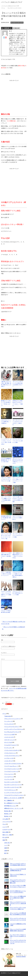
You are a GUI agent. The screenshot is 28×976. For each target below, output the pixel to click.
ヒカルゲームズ (7, 829)
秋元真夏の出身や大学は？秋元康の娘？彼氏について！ (6, 518)
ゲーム (4, 713)
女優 (5, 850)
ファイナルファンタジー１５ (11, 768)
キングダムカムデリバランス (11, 731)
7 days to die (7, 716)
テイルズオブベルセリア (10, 745)
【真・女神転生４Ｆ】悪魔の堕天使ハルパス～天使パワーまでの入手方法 (18, 555)
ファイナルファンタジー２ (11, 771)
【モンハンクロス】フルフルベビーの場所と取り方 (18, 518)
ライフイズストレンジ (10, 790)
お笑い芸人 (7, 842)
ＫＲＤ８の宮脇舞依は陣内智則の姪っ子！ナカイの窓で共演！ (6, 460)
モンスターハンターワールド (11, 787)
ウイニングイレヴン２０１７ (11, 726)
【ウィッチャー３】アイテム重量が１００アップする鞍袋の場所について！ (6, 499)
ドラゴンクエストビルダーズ (11, 750)
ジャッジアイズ (7, 821)
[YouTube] (6, 37)
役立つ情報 (5, 832)
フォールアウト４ (8, 776)
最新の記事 (17, 28)
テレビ (4, 824)
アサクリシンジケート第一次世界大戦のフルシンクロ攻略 (18, 593)
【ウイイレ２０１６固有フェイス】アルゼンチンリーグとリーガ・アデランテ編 (6, 536)
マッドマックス (8, 779)
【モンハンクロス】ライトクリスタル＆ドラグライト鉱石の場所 (18, 903)
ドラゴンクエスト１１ (10, 753)
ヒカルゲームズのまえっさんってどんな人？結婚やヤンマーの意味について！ (6, 594)
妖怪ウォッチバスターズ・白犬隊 (13, 797)
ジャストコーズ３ (8, 737)
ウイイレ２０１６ (8, 724)
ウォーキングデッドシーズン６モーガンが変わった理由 (18, 441)
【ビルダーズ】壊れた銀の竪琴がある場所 (6, 611)
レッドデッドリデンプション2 (12, 792)
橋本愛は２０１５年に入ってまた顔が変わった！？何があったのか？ (6, 403)
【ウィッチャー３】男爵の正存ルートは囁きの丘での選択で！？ (18, 898)
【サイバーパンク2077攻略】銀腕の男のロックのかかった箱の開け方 (6, 555)
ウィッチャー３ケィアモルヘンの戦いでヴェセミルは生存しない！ (18, 936)
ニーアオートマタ (8, 758)
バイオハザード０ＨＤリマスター (13, 763)
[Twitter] (4, 37)
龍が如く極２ (7, 811)
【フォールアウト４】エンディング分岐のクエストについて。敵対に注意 (18, 881)
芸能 (4, 840)
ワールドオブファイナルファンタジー (14, 795)
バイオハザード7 (8, 760)
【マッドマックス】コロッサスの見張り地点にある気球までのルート (18, 384)
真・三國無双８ (8, 800)
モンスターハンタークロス (17, 22)
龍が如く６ (7, 816)
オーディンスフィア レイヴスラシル (13, 729)
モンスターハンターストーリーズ (13, 784)
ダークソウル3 (8, 742)
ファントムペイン (8, 774)
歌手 (5, 853)
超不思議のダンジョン (10, 805)
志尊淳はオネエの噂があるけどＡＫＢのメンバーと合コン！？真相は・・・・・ (18, 403)
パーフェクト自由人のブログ (11, 2)
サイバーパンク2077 (9, 734)
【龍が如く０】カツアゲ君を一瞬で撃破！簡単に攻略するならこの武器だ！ (6, 384)
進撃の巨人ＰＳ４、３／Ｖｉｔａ (13, 808)
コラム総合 (5, 819)
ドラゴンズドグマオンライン (11, 755)
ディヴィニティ (8, 747)
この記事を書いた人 (7, 28)
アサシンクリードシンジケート (12, 718)
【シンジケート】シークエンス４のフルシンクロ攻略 (18, 535)
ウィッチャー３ (8, 721)
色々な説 (5, 837)
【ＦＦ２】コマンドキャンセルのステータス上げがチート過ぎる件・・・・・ (18, 422)
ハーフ (6, 845)
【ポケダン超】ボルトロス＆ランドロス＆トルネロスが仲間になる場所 (18, 499)
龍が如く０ (7, 813)
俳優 (5, 848)
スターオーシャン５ (9, 739)
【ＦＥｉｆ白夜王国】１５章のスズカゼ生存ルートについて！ (6, 574)
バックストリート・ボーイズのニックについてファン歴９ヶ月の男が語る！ (6, 442)
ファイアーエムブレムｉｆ (11, 766)
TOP (11, 5)
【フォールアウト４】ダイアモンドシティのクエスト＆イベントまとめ (18, 942)
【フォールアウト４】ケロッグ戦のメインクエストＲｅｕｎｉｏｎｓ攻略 (18, 480)
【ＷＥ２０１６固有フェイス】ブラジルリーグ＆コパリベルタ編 (6, 479)
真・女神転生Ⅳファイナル (11, 803)
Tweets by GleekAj (21, 956)
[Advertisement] (14, 95)
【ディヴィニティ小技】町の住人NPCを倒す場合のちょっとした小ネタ (18, 461)
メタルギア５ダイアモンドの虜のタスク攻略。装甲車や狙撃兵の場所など (18, 575)
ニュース (5, 826)
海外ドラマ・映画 (7, 834)
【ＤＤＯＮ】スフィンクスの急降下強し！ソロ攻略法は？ (6, 421)
